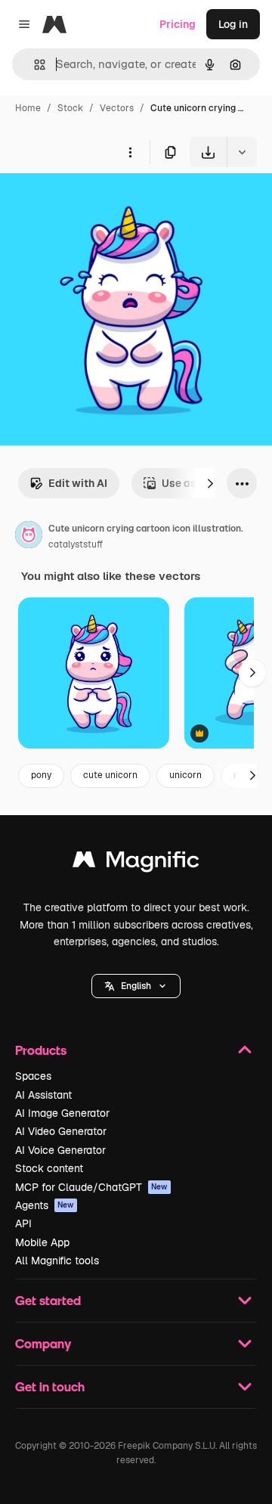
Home (28, 108)
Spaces (33, 1076)
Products (40, 1050)
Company (43, 1343)
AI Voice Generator (60, 1150)
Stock (70, 108)
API (23, 1223)
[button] (136, 986)
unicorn (185, 775)
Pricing (177, 24)
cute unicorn (110, 775)
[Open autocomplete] (33, 64)
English (136, 986)
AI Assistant (43, 1095)
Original (97, 202)
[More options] (130, 152)
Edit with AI (77, 483)
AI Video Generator (61, 1131)
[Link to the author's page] (28, 537)
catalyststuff (75, 544)
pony (41, 775)
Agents (44, 1205)
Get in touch (50, 1386)
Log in (233, 24)
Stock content (49, 1168)
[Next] (210, 483)
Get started (48, 1300)
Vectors (117, 108)
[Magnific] (136, 863)
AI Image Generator (62, 1113)
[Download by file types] (242, 152)
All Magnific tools (57, 1260)
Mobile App (42, 1242)
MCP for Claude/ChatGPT (91, 1187)
